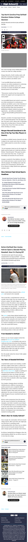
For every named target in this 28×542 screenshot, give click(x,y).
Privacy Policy (17, 520)
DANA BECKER (11, 217)
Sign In (24, 4)
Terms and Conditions (5, 522)
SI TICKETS (17, 1)
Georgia (7, 509)
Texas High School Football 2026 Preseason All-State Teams (14, 189)
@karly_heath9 (12, 109)
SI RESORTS (22, 1)
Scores (5, 7)
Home (2, 236)
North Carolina (8, 236)
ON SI (6, 1)
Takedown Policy (4, 520)
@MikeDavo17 (5, 109)
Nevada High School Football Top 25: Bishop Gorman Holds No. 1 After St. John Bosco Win (14, 179)
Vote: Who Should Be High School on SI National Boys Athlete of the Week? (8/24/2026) (12, 200)
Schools (10, 7)
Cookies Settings (18, 522)
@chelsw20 (20, 107)
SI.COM (2, 1)
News (2, 7)
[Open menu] (2, 4)
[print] (9, 230)
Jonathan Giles (4, 263)
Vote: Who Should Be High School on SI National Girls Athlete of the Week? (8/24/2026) (12, 194)
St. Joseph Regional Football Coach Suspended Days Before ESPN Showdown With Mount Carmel (13, 184)
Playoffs (14, 7)
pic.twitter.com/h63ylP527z (16, 111)
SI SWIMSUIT (11, 1)
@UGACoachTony (5, 107)
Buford (5, 315)
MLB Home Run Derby (9, 370)
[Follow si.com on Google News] (25, 208)
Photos (18, 7)
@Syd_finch (14, 107)
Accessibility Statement (19, 518)
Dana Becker (4, 27)
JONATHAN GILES (11, 491)
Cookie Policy (3, 518)
